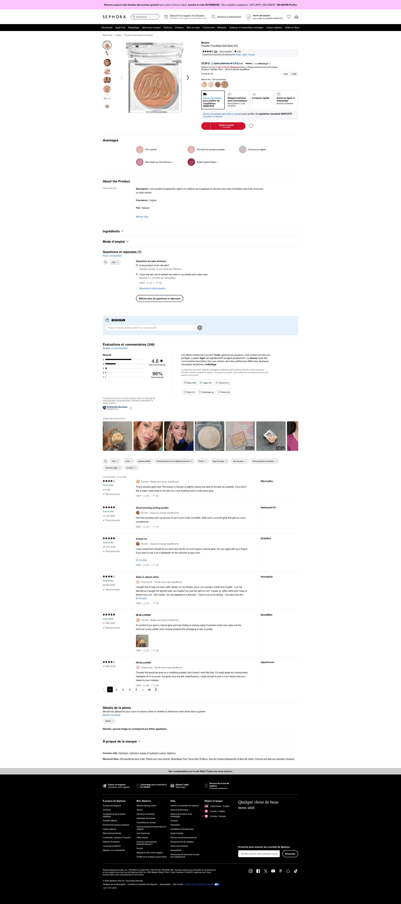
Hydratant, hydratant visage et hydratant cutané (142, 753)
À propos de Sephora (112, 805)
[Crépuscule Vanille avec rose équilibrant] (211, 84)
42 (149, 689)
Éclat (238, 54)
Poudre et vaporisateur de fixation (138, 35)
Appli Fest (120, 27)
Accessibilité (175, 850)
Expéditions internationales (182, 829)
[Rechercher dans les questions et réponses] (105, 262)
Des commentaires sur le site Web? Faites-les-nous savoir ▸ (200, 771)
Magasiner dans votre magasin (150, 852)
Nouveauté (107, 27)
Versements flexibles (179, 845)
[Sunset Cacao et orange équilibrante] (217, 84)
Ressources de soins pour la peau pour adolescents (185, 855)
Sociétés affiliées (110, 820)
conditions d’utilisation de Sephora (142, 884)
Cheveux (179, 27)
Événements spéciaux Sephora (116, 824)
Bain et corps (193, 27)
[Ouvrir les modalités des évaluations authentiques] (130, 407)
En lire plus (141, 560)
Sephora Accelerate (111, 841)
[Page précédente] (104, 689)
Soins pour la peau (151, 27)
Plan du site (178, 884)
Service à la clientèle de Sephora (184, 805)
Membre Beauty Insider (146, 805)
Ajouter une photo (111, 715)
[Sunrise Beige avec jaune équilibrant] (204, 84)
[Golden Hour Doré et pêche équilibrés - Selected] (224, 84)
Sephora (171, 753)
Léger (244, 54)
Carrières (107, 809)
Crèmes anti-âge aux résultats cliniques (274, 758)
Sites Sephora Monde (112, 833)
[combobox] (145, 16)
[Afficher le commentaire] (117, 436)
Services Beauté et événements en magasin (151, 827)
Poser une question (112, 255)
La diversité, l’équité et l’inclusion (117, 837)
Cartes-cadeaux (274, 27)
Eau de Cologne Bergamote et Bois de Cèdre (231, 758)
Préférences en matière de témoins (199, 884)
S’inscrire (290, 853)
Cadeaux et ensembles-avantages (246, 27)
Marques (222, 27)
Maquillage (133, 27)
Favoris (140, 848)
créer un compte (234, 113)
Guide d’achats (176, 833)
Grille (286, 74)
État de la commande (146, 814)
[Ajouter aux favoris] (251, 126)
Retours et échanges (179, 809)
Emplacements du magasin (182, 841)
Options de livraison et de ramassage (181, 815)
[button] (253, 63)
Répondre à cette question (152, 288)
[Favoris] (289, 17)
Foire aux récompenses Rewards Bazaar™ (147, 842)
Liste (294, 74)
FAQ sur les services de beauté (183, 837)
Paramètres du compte (146, 822)
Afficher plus (142, 216)
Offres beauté (142, 837)
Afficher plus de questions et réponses (159, 298)
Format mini (209, 27)
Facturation (175, 824)
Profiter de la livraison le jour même (152, 856)
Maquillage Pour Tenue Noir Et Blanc (189, 758)
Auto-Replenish (143, 833)
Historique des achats (146, 818)
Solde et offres (292, 27)
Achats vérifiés (144, 461)
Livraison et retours (212, 116)
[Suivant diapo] (187, 78)
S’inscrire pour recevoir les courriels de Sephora (264, 847)
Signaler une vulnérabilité (114, 850)
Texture (251, 54)
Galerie (140, 809)
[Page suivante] (156, 689)
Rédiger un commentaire (115, 348)
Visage (118, 35)
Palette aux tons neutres (158, 758)
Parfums (168, 27)
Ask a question (226, 51)
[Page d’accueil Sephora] (114, 17)
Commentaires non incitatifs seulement (173, 461)
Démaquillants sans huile (132, 758)
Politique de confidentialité (114, 884)
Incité (248, 448)
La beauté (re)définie (112, 845)
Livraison (174, 820)
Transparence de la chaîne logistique (114, 815)
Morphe (205, 42)
